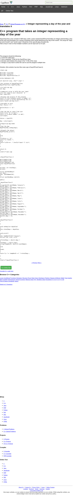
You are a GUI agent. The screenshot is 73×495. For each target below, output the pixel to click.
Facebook (31, 489)
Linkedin (25, 489)
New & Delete (4, 279)
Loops (1, 278)
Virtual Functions (20, 279)
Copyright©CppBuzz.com (36, 490)
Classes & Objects (55, 278)
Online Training (50, 487)
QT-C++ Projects (8, 443)
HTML (5, 421)
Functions (13, 278)
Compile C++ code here (6, 271)
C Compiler (7, 451)
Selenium (64, 7)
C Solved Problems (9, 429)
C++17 (58, 279)
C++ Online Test (6, 267)
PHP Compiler (7, 456)
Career (43, 487)
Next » (39, 262)
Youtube (48, 489)
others (16, 281)
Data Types (35, 278)
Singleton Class (41, 279)
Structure (25, 278)
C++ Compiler (7, 453)
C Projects (6, 439)
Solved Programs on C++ (17, 24)
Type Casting (68, 278)
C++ (12, 7)
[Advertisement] (36, 17)
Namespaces (11, 279)
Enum (29, 278)
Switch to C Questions (6, 284)
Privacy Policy (36, 487)
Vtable (62, 278)
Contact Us (28, 487)
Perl (30, 7)
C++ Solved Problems (10, 431)
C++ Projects (7, 441)
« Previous (34, 262)
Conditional (7, 278)
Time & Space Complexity (7, 281)
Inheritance (41, 278)
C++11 (54, 279)
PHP (36, 7)
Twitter (36, 489)
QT (2, 11)
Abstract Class (30, 279)
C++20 (62, 279)
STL (35, 279)
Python (24, 7)
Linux (57, 7)
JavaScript (49, 7)
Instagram (42, 489)
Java (18, 7)
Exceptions (49, 279)
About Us (21, 487)
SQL (41, 7)
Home (3, 7)
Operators (19, 278)
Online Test (9, 11)
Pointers (47, 278)
